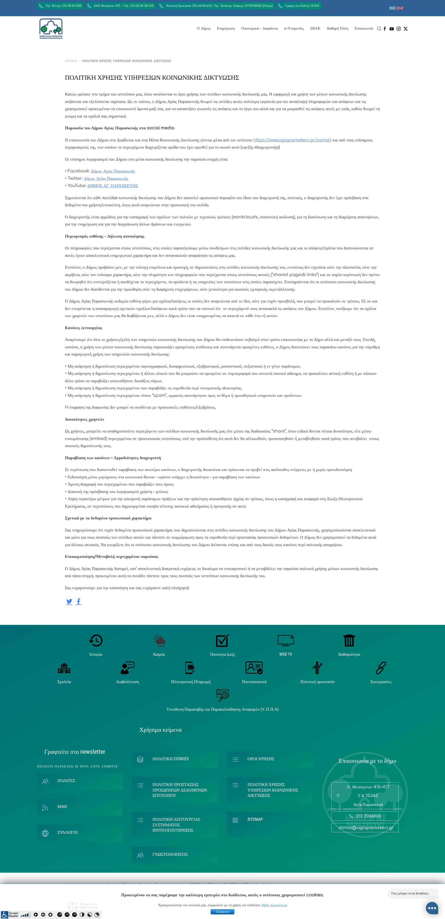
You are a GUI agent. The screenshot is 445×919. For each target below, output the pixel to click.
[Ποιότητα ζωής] (222, 640)
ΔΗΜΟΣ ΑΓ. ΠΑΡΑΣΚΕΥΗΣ (112, 185)
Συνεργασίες (380, 681)
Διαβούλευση (127, 681)
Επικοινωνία (364, 28)
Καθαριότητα (349, 654)
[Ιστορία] (96, 640)
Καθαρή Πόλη (337, 28)
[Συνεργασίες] (381, 667)
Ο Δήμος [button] (203, 28)
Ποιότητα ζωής (222, 654)
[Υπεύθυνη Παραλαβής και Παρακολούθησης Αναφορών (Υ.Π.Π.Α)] (222, 695)
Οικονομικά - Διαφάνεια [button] (259, 28)
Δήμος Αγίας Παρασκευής (113, 171)
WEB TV (285, 654)
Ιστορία (95, 654)
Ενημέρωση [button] (226, 28)
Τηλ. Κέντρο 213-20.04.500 (64, 5)
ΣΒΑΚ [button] (315, 28)
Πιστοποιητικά (254, 681)
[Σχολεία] (64, 667)
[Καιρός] (159, 640)
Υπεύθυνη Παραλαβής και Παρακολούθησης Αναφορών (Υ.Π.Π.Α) (222, 709)
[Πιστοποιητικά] (254, 667)
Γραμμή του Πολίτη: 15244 (302, 5)
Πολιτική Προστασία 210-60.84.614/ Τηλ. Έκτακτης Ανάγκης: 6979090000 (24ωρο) (219, 5)
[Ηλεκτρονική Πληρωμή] (191, 667)
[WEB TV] (286, 640)
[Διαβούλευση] (127, 667)
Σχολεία (64, 681)
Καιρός (159, 654)
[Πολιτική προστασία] (317, 667)
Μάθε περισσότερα (274, 905)
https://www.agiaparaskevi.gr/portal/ (292, 140)
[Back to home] (51, 28)
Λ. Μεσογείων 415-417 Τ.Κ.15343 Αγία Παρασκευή (368, 796)
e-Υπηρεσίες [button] (294, 28)
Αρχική (71, 61)
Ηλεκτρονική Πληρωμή (190, 681)
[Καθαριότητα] (349, 640)
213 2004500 (368, 816)
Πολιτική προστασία (317, 681)
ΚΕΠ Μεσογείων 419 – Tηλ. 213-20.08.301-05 (124, 5)
